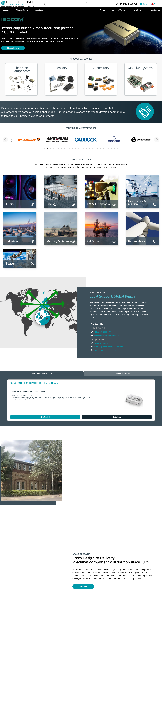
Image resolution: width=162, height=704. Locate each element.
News (102, 10)
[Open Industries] (44, 10)
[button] (4, 31)
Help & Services (138, 10)
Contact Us (155, 10)
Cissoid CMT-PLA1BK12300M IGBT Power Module (34, 383)
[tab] (42, 373)
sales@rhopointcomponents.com (107, 335)
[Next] (156, 139)
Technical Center (118, 10)
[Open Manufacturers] (30, 10)
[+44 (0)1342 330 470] (117, 4)
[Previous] (5, 139)
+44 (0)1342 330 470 (128, 4)
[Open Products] (11, 10)
